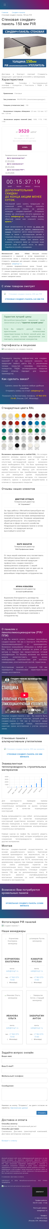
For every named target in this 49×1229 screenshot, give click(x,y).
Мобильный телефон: (13, 1076)
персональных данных (19, 1108)
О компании (6, 1177)
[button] (5, 926)
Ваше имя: (7, 1056)
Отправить (42, 1113)
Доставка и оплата (17, 1177)
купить (8, 222)
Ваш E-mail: (8, 1066)
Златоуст (40, 1192)
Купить (25, 147)
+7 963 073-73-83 (41, 1218)
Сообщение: (8, 1086)
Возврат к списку (9, 1141)
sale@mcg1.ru (17, 216)
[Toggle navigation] (5, 5)
